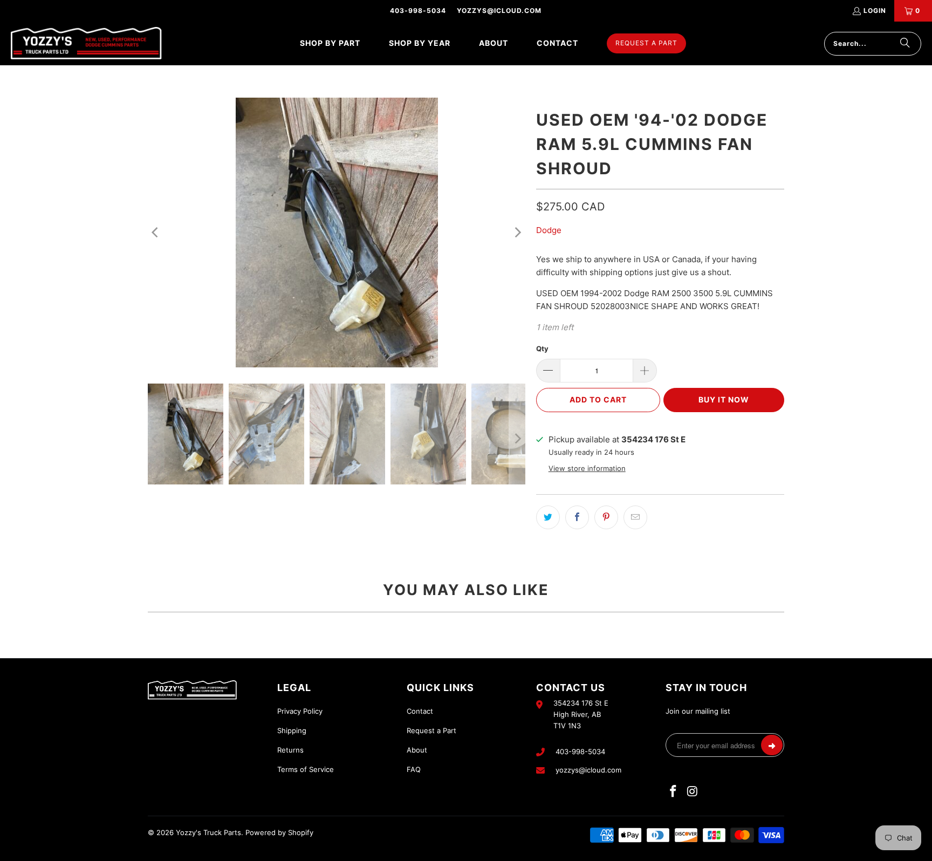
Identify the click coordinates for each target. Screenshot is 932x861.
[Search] (905, 44)
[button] (330, 43)
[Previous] (156, 232)
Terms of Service (305, 769)
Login (875, 10)
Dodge (548, 230)
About (417, 750)
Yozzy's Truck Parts (208, 832)
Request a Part (431, 730)
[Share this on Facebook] (577, 517)
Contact (420, 711)
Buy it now (723, 399)
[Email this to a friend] (635, 517)
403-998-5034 (418, 10)
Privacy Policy (300, 711)
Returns (290, 750)
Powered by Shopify (279, 832)
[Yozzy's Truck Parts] (86, 43)
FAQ (414, 769)
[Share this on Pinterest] (606, 517)
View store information (587, 468)
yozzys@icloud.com (499, 10)
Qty (542, 348)
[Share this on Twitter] (548, 517)
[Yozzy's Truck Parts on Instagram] (693, 791)
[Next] (517, 232)
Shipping (291, 730)
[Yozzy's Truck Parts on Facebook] (674, 791)
